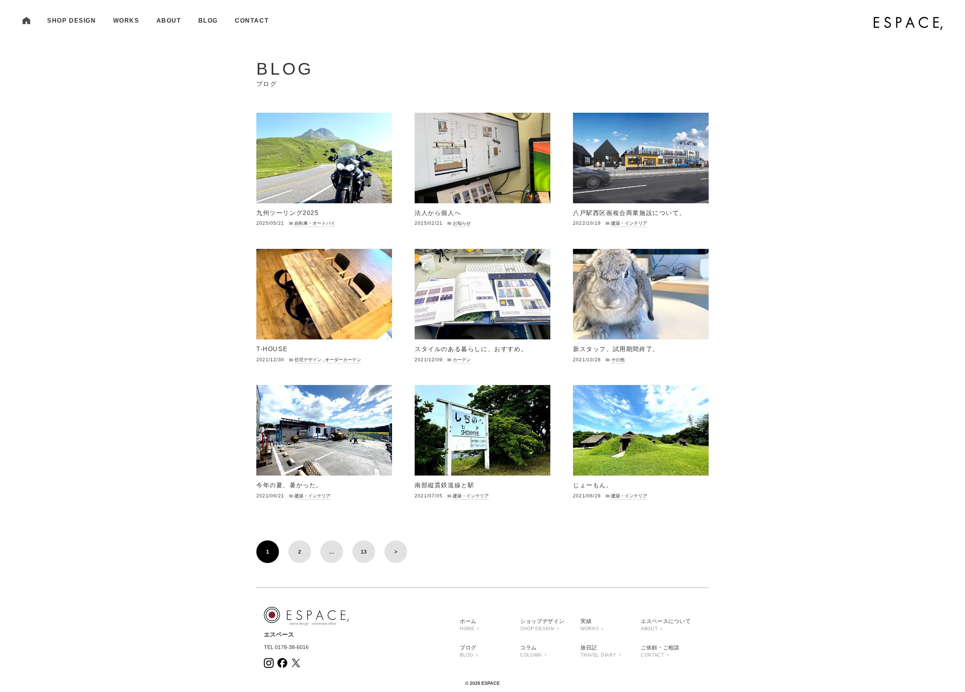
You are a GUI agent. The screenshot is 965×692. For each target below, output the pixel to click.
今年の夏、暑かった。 (289, 485)
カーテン (462, 359)
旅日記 (598, 651)
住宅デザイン (308, 359)
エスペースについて (666, 624)
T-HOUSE (272, 349)
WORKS (126, 20)
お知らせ (462, 223)
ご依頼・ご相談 (660, 651)
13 (364, 552)
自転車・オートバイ (314, 223)
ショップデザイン (542, 624)
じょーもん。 (593, 485)
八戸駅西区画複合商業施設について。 (629, 213)
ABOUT (168, 20)
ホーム (468, 624)
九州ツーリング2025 (287, 213)
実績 (590, 624)
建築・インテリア (629, 223)
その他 (618, 359)
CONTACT (252, 20)
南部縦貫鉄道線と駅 (444, 485)
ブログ (468, 651)
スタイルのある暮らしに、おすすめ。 (471, 349)
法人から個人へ (438, 213)
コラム (531, 651)
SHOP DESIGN (71, 20)
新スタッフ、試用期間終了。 (616, 349)
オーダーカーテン (343, 359)
